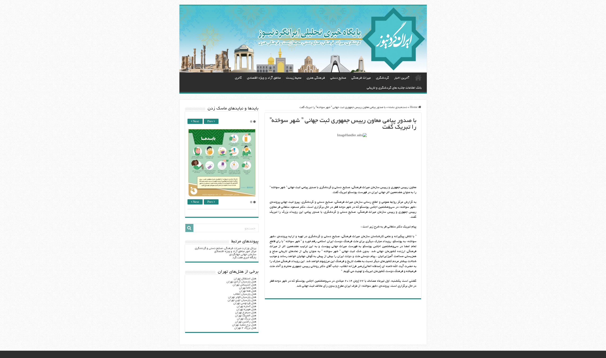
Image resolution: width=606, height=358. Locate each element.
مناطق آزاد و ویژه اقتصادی (264, 78)
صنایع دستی (338, 78)
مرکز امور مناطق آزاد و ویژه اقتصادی (235, 251)
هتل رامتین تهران (245, 321)
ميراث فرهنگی (361, 78)
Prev (210, 121)
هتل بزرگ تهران (246, 318)
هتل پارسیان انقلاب (244, 294)
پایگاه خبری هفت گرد (244, 257)
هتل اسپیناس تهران (244, 284)
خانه (418, 77)
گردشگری (382, 78)
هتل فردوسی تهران (244, 303)
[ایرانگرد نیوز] (303, 39)
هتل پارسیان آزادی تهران (241, 281)
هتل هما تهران (247, 291)
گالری (238, 78)
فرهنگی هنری (316, 78)
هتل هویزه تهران (246, 309)
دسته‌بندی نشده (397, 107)
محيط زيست (293, 78)
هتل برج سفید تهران (244, 324)
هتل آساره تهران (246, 306)
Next (195, 121)
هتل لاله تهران (247, 288)
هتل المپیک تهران (245, 315)
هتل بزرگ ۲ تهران (245, 328)
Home (414, 107)
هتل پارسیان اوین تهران (242, 300)
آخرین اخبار (401, 78)
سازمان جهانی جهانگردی (242, 254)
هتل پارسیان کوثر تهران (242, 297)
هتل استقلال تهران (245, 278)
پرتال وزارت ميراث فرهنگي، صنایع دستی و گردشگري (225, 248)
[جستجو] (189, 228)
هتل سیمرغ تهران (245, 312)
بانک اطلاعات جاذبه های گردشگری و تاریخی (394, 88)
